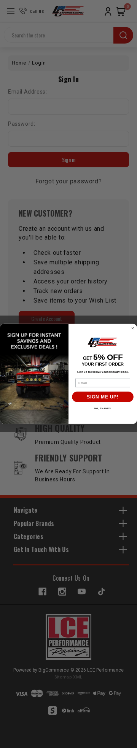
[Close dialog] (132, 328)
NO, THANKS (102, 408)
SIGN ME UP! (103, 397)
